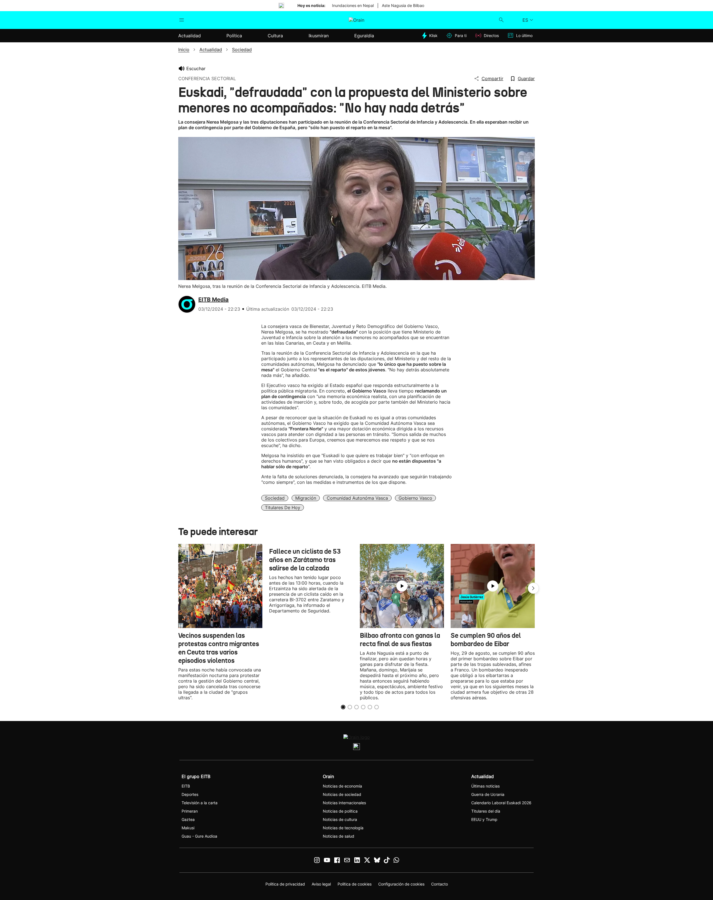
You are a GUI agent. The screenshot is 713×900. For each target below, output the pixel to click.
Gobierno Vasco (415, 498)
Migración (305, 498)
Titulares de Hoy (282, 507)
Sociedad (275, 498)
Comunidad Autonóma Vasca (357, 498)
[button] (533, 588)
